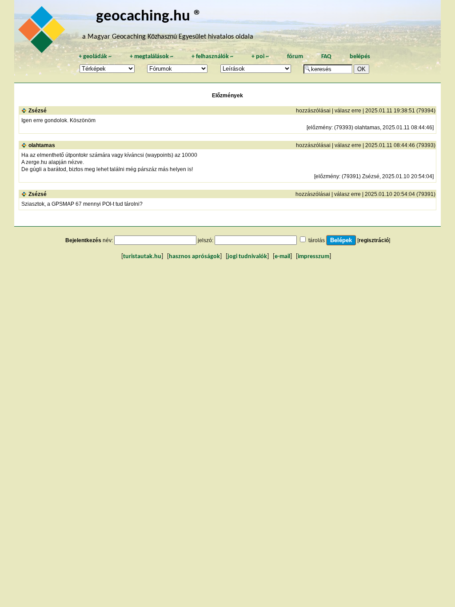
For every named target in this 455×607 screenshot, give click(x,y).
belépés (360, 57)
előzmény (319, 127)
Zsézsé (37, 111)
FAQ (326, 57)
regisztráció (374, 240)
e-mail (282, 257)
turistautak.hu (142, 257)
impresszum (313, 257)
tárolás (316, 240)
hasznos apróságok (194, 257)
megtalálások (151, 57)
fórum (295, 57)
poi (260, 57)
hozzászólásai (313, 111)
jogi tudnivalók (247, 257)
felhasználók (212, 57)
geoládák (95, 57)
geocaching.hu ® (149, 16)
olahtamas (41, 145)
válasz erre (348, 111)
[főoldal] (43, 32)
